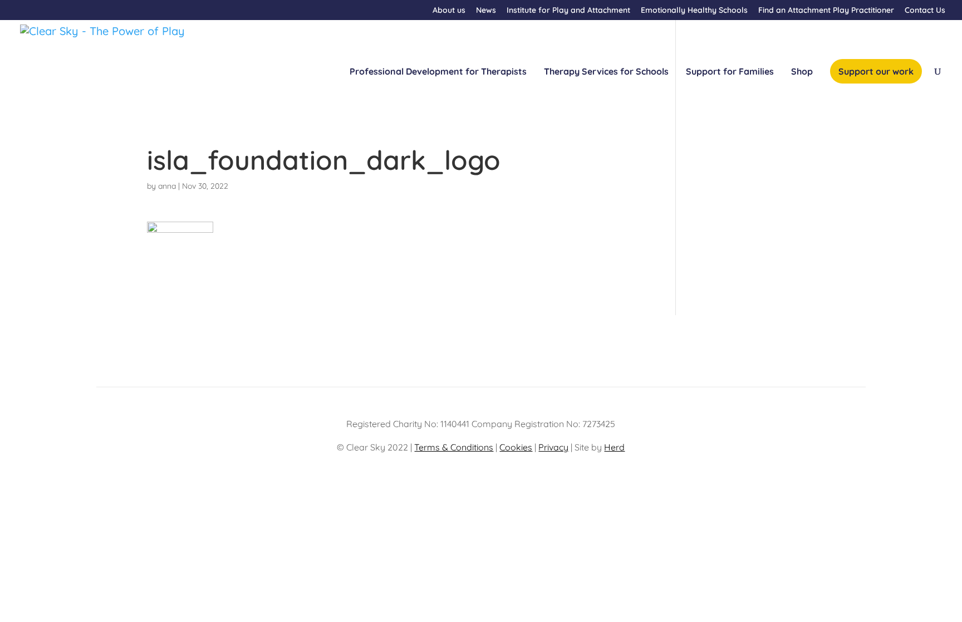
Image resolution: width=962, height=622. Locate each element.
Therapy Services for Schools (606, 72)
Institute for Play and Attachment (568, 10)
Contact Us (925, 10)
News (486, 10)
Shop (802, 72)
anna (167, 186)
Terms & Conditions (453, 447)
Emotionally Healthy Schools (694, 10)
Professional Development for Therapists (438, 72)
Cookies (515, 447)
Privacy (553, 447)
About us (449, 10)
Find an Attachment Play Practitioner (826, 10)
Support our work (876, 71)
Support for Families (730, 72)
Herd (614, 447)
